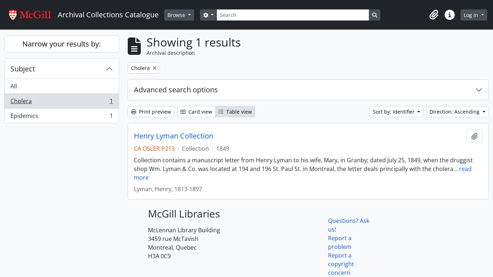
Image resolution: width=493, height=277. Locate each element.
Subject (22, 69)
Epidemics (61, 117)
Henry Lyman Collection (173, 136)
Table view (238, 111)
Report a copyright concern (341, 264)
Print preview (154, 111)
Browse (177, 15)
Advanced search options (176, 89)
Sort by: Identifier (394, 111)
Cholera (61, 103)
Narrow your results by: (61, 44)
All (13, 86)
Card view (199, 111)
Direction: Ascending (455, 111)
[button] (434, 15)
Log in (472, 15)
